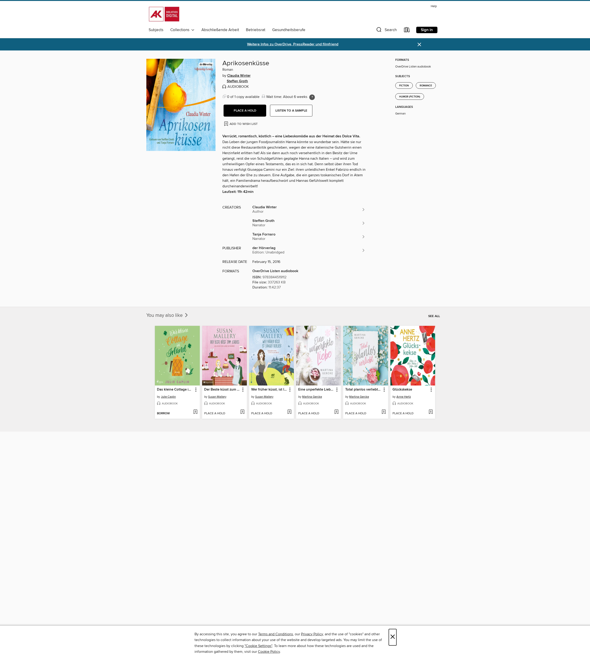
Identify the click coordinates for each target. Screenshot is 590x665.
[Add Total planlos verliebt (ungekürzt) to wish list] (383, 412)
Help (434, 6)
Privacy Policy (312, 634)
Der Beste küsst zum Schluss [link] (222, 390)
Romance (426, 85)
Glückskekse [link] (402, 390)
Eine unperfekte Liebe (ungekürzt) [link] (316, 390)
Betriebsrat (255, 29)
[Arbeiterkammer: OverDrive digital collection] (164, 14)
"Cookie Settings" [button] (258, 646)
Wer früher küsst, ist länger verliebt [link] (269, 390)
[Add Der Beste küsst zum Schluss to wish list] (242, 412)
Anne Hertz (403, 397)
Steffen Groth (237, 81)
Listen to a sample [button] (291, 111)
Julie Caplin (168, 397)
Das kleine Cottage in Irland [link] (175, 390)
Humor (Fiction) (409, 96)
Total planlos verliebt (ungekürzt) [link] (363, 390)
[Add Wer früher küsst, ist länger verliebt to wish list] (289, 412)
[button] (386, 30)
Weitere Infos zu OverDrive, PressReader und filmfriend (292, 44)
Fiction (404, 85)
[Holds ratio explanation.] (312, 97)
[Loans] (407, 30)
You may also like (165, 315)
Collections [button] (180, 29)
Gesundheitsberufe (288, 29)
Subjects (156, 29)
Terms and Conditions (275, 634)
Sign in (427, 29)
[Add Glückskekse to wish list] (431, 412)
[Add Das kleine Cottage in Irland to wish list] (195, 412)
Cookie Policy (269, 651)
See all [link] (434, 316)
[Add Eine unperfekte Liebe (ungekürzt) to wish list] (336, 412)
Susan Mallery (217, 397)
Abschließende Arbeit (220, 29)
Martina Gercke (312, 397)
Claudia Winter (239, 76)
